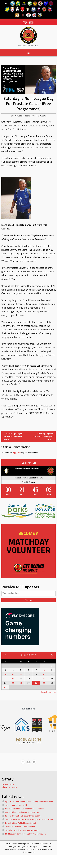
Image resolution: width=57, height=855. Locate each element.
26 (21, 682)
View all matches (48, 691)
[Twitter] (34, 762)
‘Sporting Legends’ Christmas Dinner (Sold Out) (43, 436)
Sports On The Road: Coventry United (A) (23, 815)
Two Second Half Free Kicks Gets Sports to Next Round (29, 819)
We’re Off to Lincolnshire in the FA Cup (22, 812)
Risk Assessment (9, 787)
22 (44, 678)
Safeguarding (8, 784)
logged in (17, 452)
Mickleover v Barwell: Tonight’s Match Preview (25, 833)
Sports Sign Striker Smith (16, 805)
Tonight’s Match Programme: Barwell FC (23, 830)
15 (44, 674)
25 (13, 682)
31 (5, 687)
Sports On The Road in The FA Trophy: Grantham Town (29, 801)
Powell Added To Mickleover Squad (20, 822)
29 (44, 682)
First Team (25, 115)
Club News (15, 115)
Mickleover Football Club (28, 46)
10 (5, 674)
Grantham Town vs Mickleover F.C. (28, 468)
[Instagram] (28, 762)
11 (13, 674)
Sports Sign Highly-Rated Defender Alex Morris (13, 436)
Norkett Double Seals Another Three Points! (24, 808)
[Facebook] (23, 762)
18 (13, 678)
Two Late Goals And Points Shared (20, 826)
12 (21, 674)
